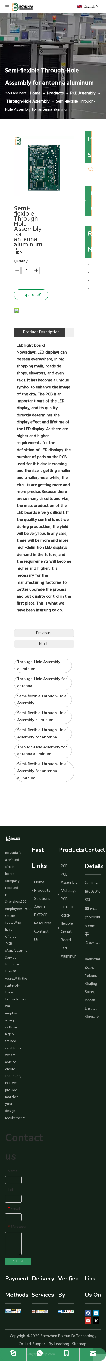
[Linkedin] (96, 1313)
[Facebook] (88, 1313)
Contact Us (41, 935)
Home (39, 882)
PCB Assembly (67, 878)
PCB (64, 866)
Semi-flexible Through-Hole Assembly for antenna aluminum (41, 771)
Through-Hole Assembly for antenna (42, 682)
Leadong (61, 1344)
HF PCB (67, 907)
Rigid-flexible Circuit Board (67, 927)
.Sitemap (79, 1344)
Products (41, 890)
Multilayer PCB (67, 895)
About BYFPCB (41, 911)
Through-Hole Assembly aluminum (38, 665)
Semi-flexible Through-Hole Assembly (41, 700)
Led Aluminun (67, 952)
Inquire (27, 294)
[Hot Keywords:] (91, 169)
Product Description (41, 332)
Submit (18, 1261)
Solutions (41, 899)
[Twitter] (96, 1320)
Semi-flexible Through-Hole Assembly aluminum (41, 716)
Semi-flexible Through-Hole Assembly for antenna (41, 733)
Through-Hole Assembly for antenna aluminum (42, 751)
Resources (41, 923)
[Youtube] (88, 1320)
